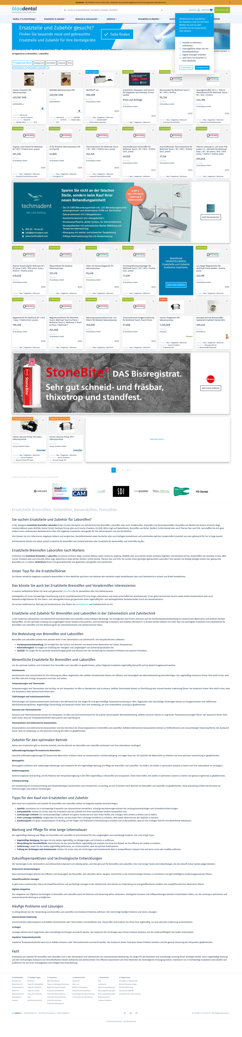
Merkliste (30, 981)
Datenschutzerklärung (106, 987)
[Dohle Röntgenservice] (101, 491)
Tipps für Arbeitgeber (35, 984)
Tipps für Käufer (33, 991)
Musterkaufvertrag (126, 987)
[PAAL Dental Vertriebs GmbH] (161, 491)
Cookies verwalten (105, 1000)
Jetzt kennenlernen (210, 217)
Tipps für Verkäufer (34, 994)
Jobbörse (111, 19)
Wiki (29, 997)
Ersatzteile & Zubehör (54, 19)
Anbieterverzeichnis (34, 1000)
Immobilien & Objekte (148, 19)
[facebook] (125, 1013)
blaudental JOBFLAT (126, 991)
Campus (15, 1000)
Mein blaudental (53, 981)
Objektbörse (16, 997)
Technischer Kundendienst (82, 997)
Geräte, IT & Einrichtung (24, 19)
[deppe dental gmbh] (181, 491)
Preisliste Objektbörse (55, 1003)
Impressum (102, 984)
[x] (137, 1013)
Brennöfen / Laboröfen (37, 68)
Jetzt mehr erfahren (176, 285)
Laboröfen (67, 591)
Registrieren (203, 68)
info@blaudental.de (221, 1013)
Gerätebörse (16, 981)
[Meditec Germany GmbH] (60, 491)
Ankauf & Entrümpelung (81, 991)
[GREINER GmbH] (40, 491)
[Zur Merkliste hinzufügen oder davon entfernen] (43, 73)
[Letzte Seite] (128, 470)
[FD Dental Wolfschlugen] (202, 491)
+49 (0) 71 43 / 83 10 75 (202, 1013)
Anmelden (187, 68)
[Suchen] (161, 10)
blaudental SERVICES (210, 19)
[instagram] (131, 1013)
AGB (99, 981)
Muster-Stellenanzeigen (128, 984)
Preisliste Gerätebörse (55, 991)
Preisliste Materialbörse (56, 994)
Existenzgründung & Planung (83, 994)
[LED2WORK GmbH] (141, 491)
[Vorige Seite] (122, 470)
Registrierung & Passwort (56, 987)
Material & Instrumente (86, 19)
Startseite (76, 981)
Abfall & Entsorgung (79, 987)
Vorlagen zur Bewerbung (128, 981)
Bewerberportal (18, 994)
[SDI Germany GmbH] (121, 491)
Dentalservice (82, 604)
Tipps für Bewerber (34, 987)
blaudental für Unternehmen (130, 994)
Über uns (75, 984)
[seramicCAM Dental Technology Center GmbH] (81, 491)
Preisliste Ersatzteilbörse (56, 997)
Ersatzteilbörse (18, 68)
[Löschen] (25, 68)
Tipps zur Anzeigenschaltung (58, 984)
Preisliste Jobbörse (54, 1000)
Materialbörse (17, 984)
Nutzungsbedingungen (106, 991)
